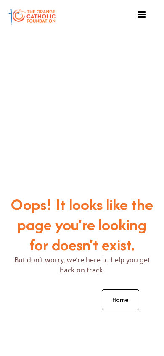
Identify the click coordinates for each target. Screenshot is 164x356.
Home (120, 299)
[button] (141, 14)
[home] (32, 15)
